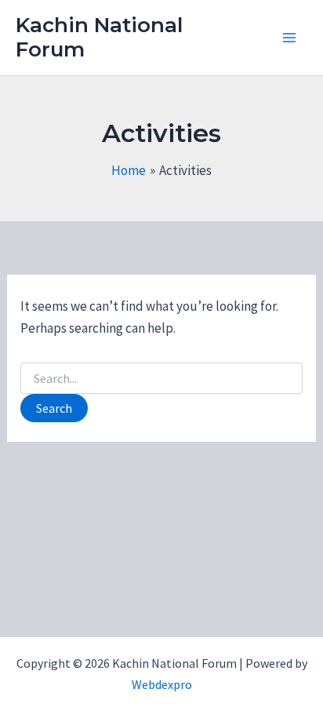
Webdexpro (162, 684)
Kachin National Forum (99, 37)
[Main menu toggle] (290, 38)
